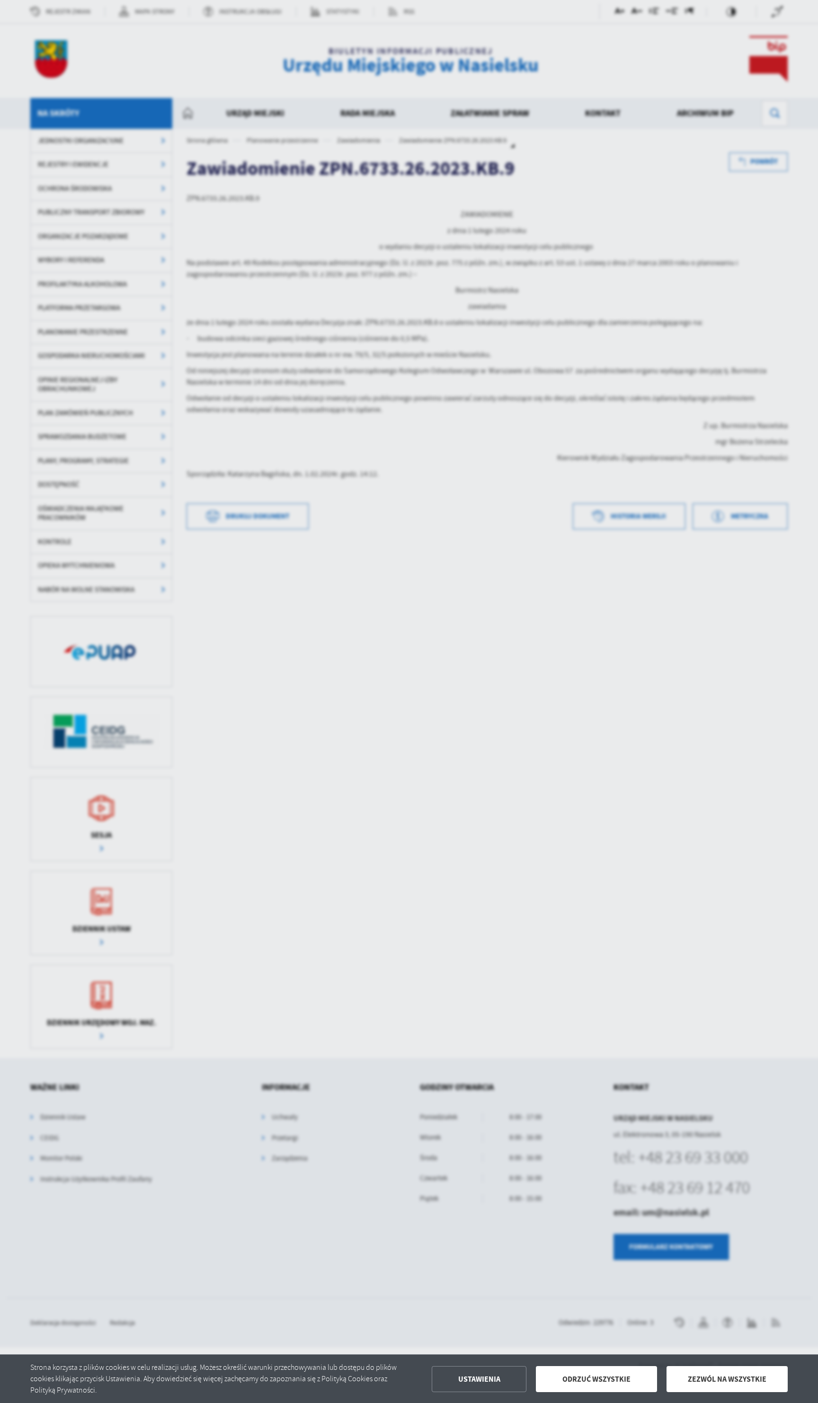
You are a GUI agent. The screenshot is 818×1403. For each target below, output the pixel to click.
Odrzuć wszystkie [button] (596, 1379)
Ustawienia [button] (479, 1379)
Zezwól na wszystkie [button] (727, 1379)
